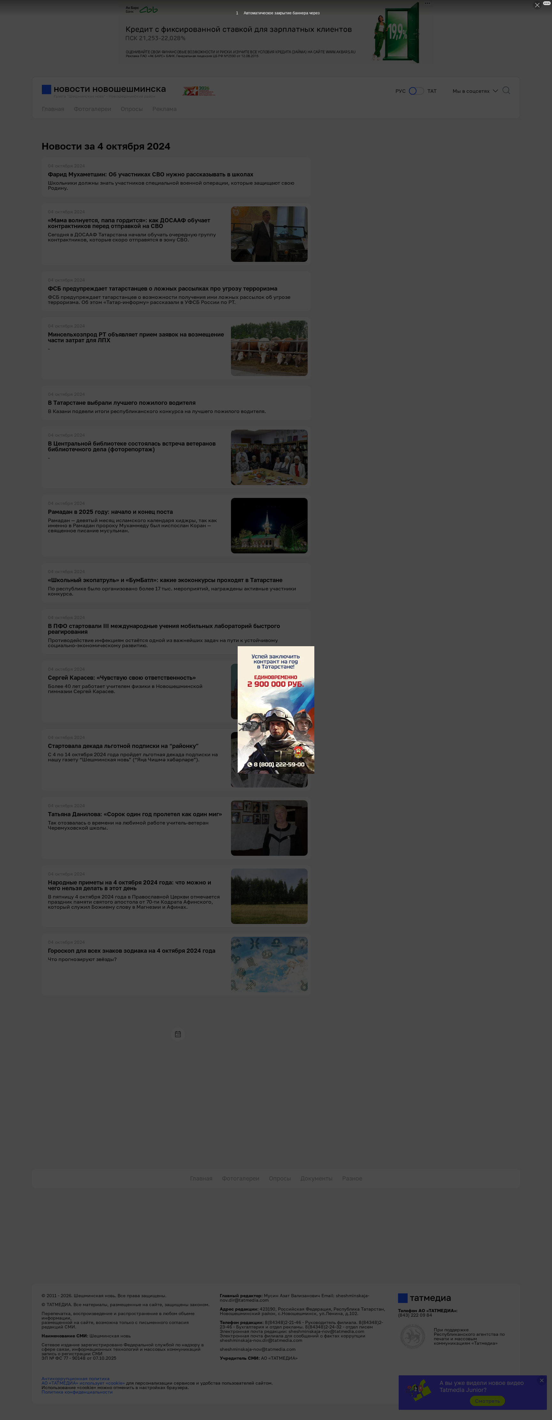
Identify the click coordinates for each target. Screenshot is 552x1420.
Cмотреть (487, 1401)
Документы (317, 1178)
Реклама (164, 108)
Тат (432, 91)
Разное (352, 1178)
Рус (400, 91)
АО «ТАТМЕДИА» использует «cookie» (83, 1383)
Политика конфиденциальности (77, 1391)
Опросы (132, 108)
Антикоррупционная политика (76, 1378)
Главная (53, 108)
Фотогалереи (92, 108)
